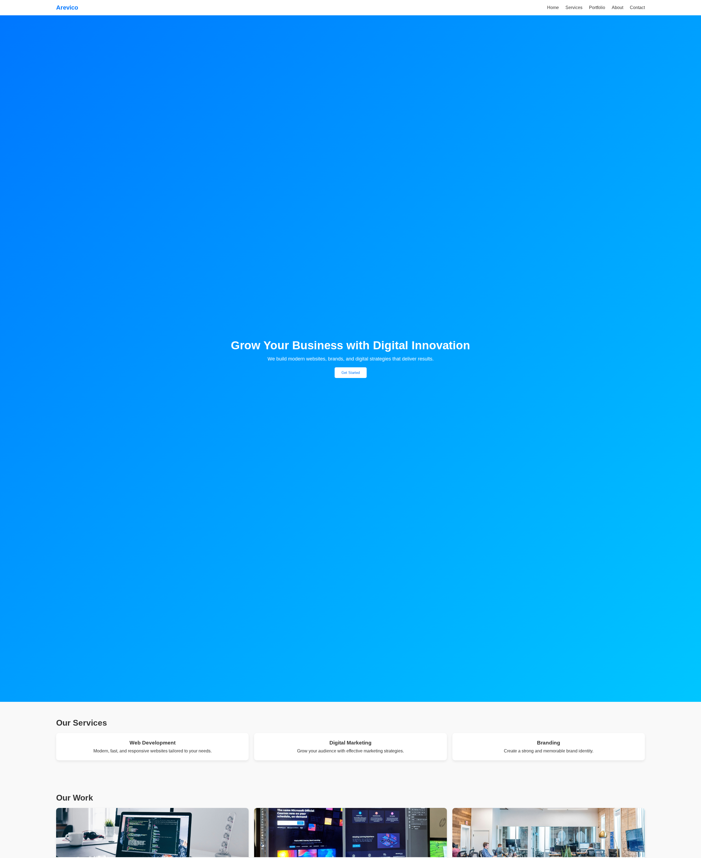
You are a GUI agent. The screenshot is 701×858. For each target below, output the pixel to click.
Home (553, 7)
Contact (637, 7)
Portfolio (597, 7)
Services (573, 7)
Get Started (350, 373)
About (617, 7)
